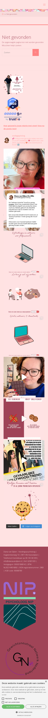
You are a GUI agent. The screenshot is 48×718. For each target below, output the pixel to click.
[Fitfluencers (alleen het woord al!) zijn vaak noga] (24, 419)
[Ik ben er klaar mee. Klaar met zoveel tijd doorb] (24, 169)
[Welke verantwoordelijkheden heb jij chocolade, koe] (24, 502)
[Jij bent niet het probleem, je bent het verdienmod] (24, 210)
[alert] (24, 698)
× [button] (46, 681)
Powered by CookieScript (24, 715)
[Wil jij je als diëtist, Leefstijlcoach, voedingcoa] (24, 252)
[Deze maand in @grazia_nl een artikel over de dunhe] (24, 460)
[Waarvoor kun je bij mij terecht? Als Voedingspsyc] (24, 294)
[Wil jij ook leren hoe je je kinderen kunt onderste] (24, 377)
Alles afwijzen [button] (35, 707)
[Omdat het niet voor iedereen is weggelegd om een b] (24, 335)
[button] (24, 712)
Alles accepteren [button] (13, 707)
